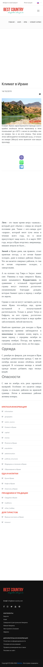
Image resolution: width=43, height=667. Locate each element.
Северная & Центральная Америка (15, 622)
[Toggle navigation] (38, 10)
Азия (19, 22)
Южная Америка (9, 625)
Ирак (25, 22)
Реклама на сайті (9, 650)
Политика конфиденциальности (14, 641)
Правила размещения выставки (14, 647)
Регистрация (28, 3)
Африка (6, 632)
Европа (6, 616)
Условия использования (12, 644)
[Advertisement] (21, 51)
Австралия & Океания (11, 629)
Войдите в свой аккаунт (10, 3)
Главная (11, 22)
